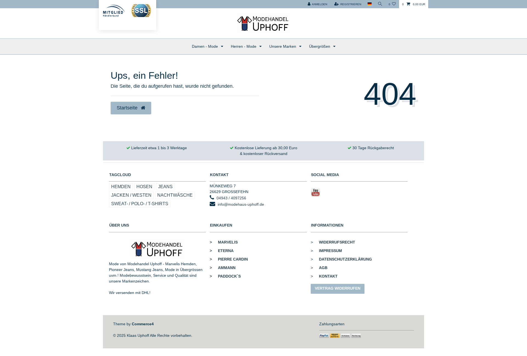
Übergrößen (320, 46)
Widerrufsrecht (337, 242)
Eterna (222, 250)
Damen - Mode (205, 46)
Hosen (144, 186)
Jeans (165, 186)
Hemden (121, 186)
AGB (323, 267)
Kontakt (328, 276)
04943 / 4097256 (231, 198)
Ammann (223, 267)
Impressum (330, 250)
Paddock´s (225, 276)
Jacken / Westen (131, 195)
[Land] (369, 4)
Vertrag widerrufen (337, 288)
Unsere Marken (283, 46)
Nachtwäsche (175, 195)
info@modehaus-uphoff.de (241, 204)
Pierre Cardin (229, 259)
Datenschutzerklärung (345, 259)
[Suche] (380, 4)
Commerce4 (143, 324)
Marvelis (224, 242)
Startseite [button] (128, 108)
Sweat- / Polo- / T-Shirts (139, 203)
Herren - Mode (244, 46)
